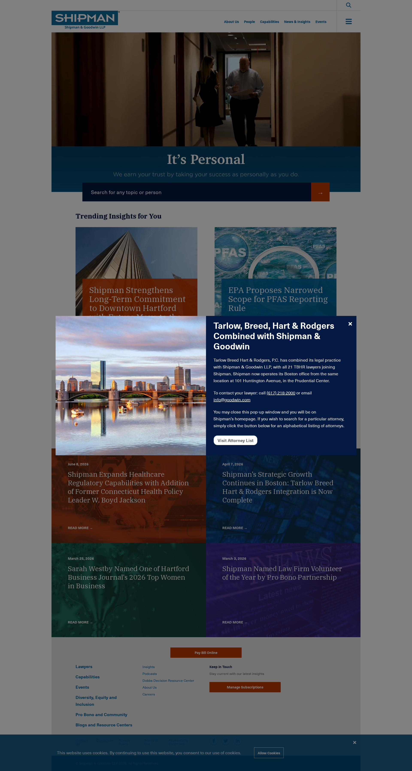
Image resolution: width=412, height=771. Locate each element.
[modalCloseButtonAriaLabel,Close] (350, 323)
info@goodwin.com (232, 399)
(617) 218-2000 (281, 392)
